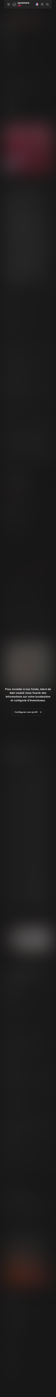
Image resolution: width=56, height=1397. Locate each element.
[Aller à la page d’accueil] (20, 4)
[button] (37, 4)
